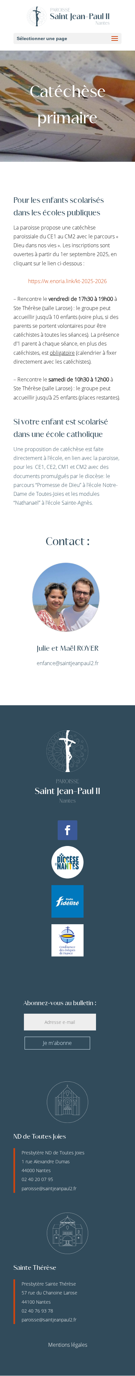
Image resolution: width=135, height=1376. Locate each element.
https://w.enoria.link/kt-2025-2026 (67, 281)
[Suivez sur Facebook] (67, 830)
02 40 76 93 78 (37, 1311)
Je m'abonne (57, 1043)
